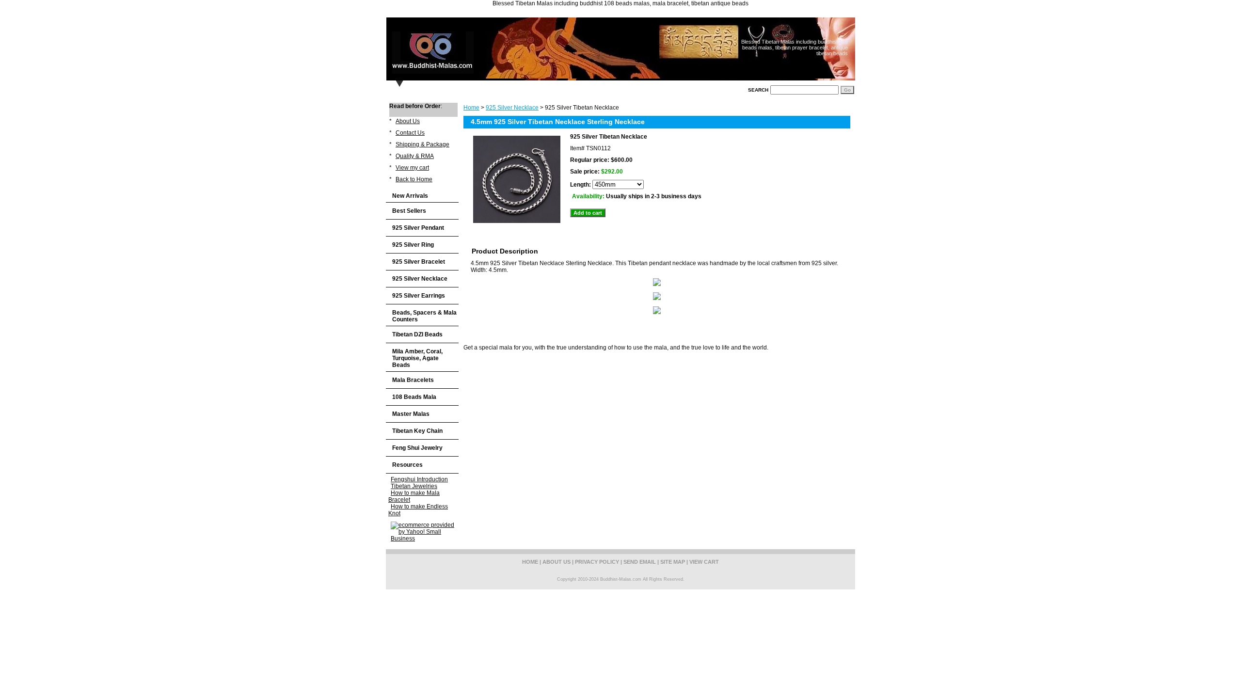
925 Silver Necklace (512, 107)
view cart (704, 562)
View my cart (412, 167)
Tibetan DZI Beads (417, 334)
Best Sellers (409, 210)
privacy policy (597, 562)
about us (556, 562)
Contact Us (410, 132)
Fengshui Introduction (419, 479)
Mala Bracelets (413, 380)
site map (672, 562)
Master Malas (411, 414)
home (530, 562)
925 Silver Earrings (418, 295)
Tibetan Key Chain (417, 431)
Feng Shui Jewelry (417, 447)
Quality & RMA (415, 156)
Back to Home (414, 179)
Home (471, 107)
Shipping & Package (422, 144)
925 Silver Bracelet (418, 261)
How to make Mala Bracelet (414, 496)
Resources (407, 464)
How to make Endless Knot (418, 510)
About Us (408, 121)
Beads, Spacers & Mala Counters (424, 316)
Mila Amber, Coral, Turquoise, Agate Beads (417, 358)
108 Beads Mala (414, 397)
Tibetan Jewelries (414, 486)
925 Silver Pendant (418, 227)
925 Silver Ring (413, 244)
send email (639, 562)
